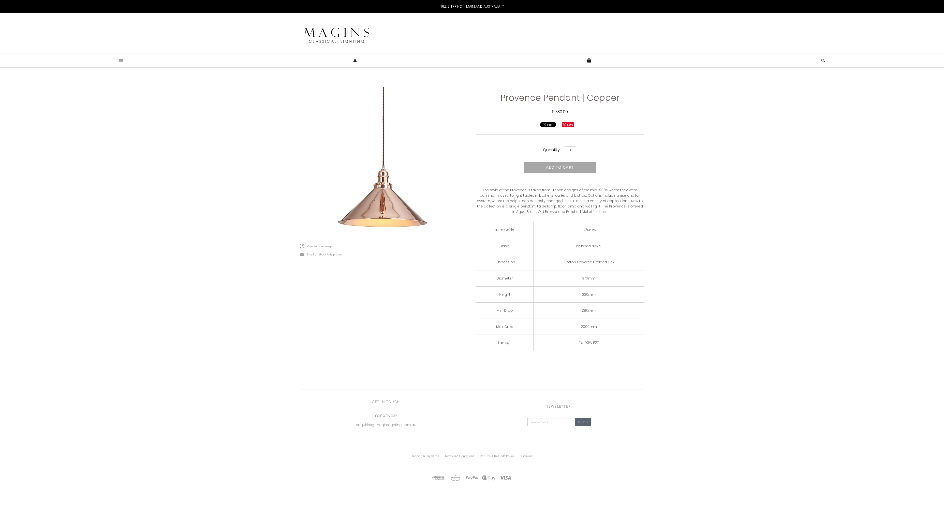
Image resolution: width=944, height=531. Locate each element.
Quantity (551, 150)
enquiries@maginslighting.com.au (386, 424)
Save (570, 124)
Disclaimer (526, 456)
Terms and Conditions (459, 456)
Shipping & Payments (425, 456)
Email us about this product (322, 254)
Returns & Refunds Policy (497, 456)
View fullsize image (316, 246)
